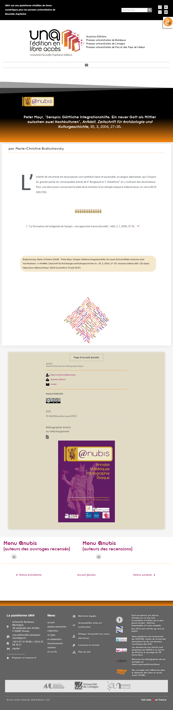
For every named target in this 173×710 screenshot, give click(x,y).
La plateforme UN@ (21, 615)
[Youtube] (166, 12)
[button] (86, 65)
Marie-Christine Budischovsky (40, 148)
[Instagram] (160, 12)
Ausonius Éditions (58, 379)
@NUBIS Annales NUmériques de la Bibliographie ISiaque (64, 365)
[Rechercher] (149, 10)
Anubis (54, 384)
